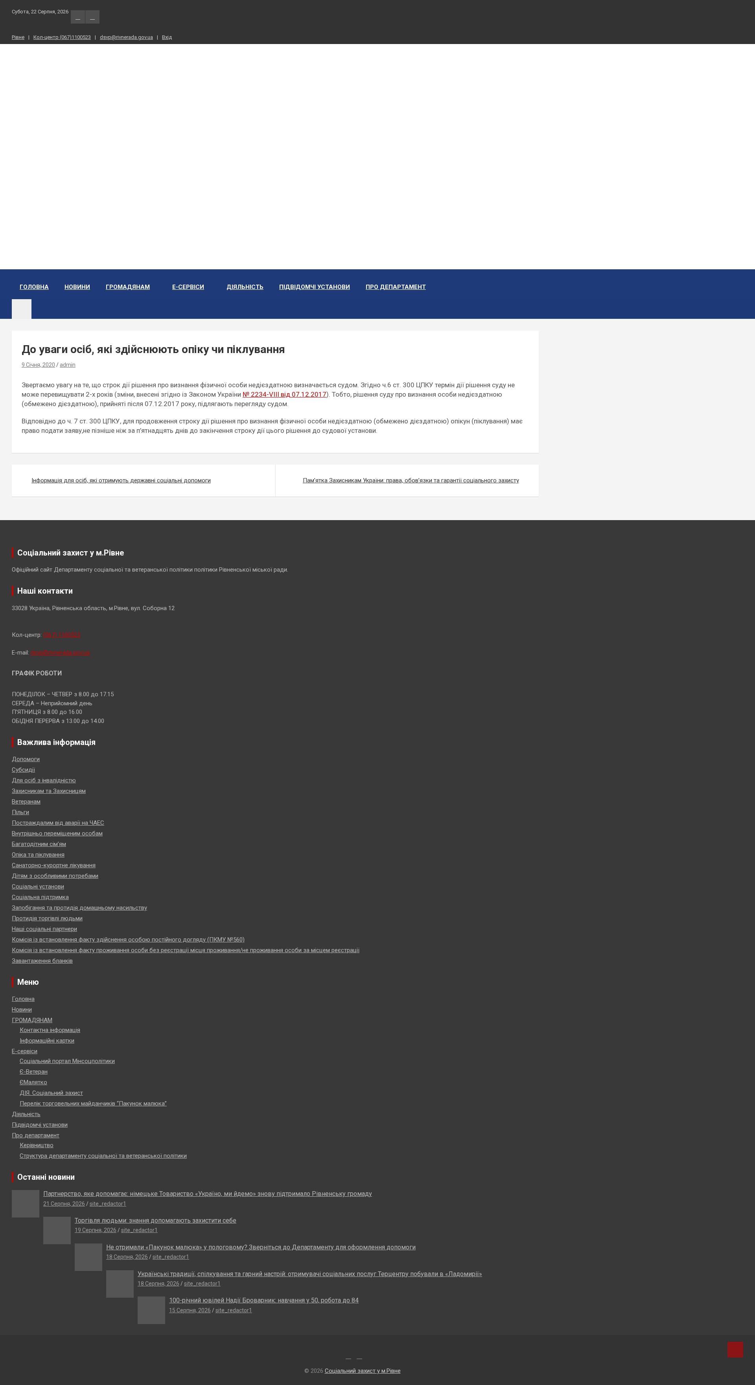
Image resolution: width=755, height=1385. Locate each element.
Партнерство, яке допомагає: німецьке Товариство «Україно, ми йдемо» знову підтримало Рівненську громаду (207, 1193)
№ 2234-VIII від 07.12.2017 (284, 394)
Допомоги (26, 759)
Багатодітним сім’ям (39, 844)
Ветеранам (26, 801)
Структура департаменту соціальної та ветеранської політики (103, 1155)
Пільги (20, 812)
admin (68, 365)
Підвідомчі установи (314, 287)
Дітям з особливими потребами (55, 875)
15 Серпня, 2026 (190, 1310)
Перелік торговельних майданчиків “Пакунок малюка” (93, 1103)
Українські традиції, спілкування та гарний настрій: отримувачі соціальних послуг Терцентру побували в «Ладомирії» (310, 1274)
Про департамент (396, 287)
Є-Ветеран (34, 1071)
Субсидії (23, 769)
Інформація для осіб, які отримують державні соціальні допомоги (121, 480)
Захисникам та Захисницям (49, 791)
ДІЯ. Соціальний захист (51, 1092)
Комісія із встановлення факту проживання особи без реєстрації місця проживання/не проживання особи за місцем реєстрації (185, 950)
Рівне (18, 37)
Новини (77, 287)
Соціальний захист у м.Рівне (54, 130)
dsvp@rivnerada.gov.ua (126, 37)
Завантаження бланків (42, 960)
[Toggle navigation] (21, 309)
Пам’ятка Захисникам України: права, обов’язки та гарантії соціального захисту (411, 480)
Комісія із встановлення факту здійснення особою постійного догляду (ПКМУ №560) (128, 939)
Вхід (167, 37)
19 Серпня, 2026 (95, 1230)
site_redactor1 (108, 1204)
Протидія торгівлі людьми (47, 918)
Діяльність (244, 287)
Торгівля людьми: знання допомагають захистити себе (155, 1220)
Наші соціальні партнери (44, 929)
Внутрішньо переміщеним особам (57, 833)
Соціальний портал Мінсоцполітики (67, 1061)
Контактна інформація (50, 1030)
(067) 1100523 (61, 634)
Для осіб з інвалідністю (44, 780)
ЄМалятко (33, 1082)
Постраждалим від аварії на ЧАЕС (58, 822)
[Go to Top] (735, 1349)
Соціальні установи (38, 886)
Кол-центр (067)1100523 (62, 37)
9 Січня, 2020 (38, 365)
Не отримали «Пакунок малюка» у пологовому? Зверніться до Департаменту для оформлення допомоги (261, 1247)
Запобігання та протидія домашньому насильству (79, 907)
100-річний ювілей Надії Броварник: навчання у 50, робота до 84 (264, 1300)
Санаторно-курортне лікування (54, 865)
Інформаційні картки (47, 1040)
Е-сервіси (188, 287)
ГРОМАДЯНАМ (128, 287)
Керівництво (36, 1145)
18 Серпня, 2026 (127, 1257)
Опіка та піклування (38, 854)
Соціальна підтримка (40, 897)
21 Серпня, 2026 (64, 1204)
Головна (34, 287)
